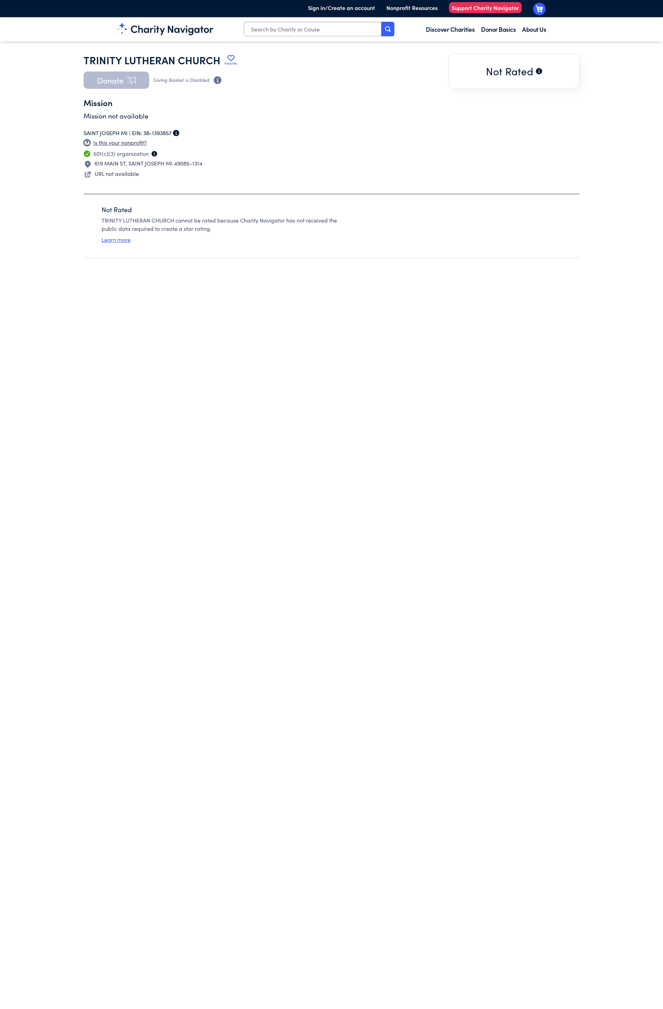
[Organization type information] (154, 154)
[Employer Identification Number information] (176, 133)
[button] (116, 80)
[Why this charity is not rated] (539, 71)
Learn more (116, 239)
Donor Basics (498, 29)
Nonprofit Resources (412, 7)
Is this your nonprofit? (120, 142)
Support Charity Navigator (485, 7)
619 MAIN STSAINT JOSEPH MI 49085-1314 (148, 163)
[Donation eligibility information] (217, 80)
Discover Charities (450, 29)
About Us (534, 29)
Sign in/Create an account (341, 7)
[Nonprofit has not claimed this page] (87, 142)
